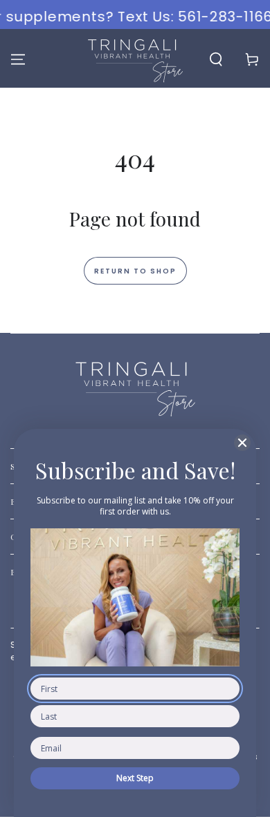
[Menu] (18, 59)
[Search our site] (216, 59)
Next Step (135, 778)
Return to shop (135, 271)
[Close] (242, 442)
